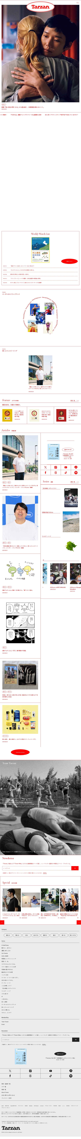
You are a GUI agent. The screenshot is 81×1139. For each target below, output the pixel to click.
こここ (63, 1105)
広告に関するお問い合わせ (8, 1095)
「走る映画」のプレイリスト (49, 488)
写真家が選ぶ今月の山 (47, 512)
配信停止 (45, 873)
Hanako (30, 1105)
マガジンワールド (74, 1105)
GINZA (26, 1105)
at (43, 560)
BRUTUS (7, 1105)
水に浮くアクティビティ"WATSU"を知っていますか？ (27, 115)
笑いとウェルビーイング (9, 351)
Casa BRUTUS (13, 1105)
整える (3, 104)
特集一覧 (4, 1089)
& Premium (36, 1105)
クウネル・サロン (48, 1105)
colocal (41, 1105)
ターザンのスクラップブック (11, 294)
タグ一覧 (4, 1086)
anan (3, 1105)
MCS (60, 1105)
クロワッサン (20, 1105)
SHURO (68, 1105)
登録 (75, 868)
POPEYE (55, 1105)
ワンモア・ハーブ (46, 536)
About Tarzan (5, 1092)
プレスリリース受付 (7, 1098)
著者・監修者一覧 (6, 1083)
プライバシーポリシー (6, 1107)
